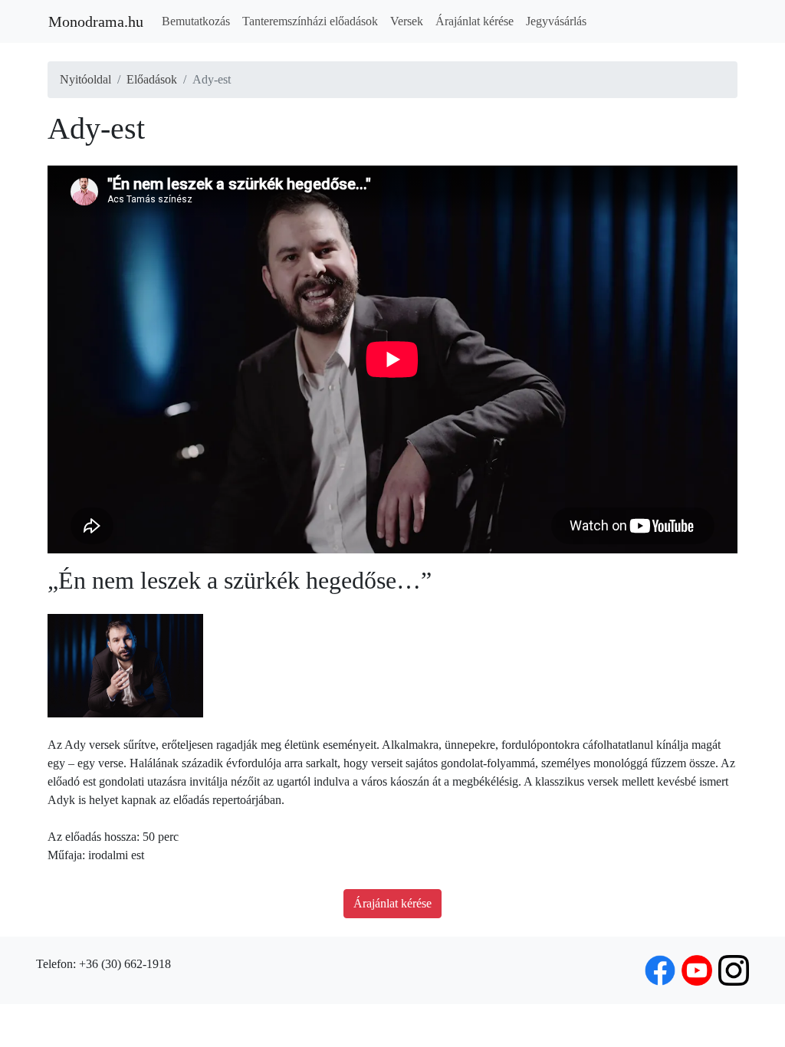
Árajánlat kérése (474, 21)
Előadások (151, 79)
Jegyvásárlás (556, 21)
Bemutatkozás (196, 21)
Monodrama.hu (95, 21)
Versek (406, 21)
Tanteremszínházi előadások (310, 21)
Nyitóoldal (85, 79)
